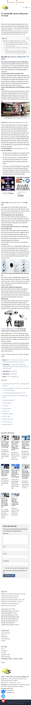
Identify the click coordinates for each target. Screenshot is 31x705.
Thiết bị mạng (4, 637)
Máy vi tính (3, 635)
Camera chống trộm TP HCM (9, 329)
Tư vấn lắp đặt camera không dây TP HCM (14, 393)
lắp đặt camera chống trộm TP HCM (17, 122)
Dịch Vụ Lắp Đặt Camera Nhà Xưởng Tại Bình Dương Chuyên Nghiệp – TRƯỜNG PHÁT (26, 445)
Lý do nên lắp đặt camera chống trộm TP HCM (16, 42)
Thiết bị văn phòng (5, 639)
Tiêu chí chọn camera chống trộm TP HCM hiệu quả (17, 48)
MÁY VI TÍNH (6, 416)
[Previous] (1, 187)
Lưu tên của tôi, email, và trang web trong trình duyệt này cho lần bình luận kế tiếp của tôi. (15, 570)
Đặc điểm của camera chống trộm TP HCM (14, 41)
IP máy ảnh (5, 406)
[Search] (23, 7)
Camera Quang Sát (5, 633)
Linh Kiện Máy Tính (8, 424)
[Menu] (29, 7)
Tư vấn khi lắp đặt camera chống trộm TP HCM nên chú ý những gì (17, 45)
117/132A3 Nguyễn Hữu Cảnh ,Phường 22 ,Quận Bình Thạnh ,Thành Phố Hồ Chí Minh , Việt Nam (15, 366)
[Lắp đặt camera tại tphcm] (23, 183)
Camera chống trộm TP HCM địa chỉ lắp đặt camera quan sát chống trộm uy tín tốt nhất (16, 51)
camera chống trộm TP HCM (19, 30)
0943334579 (13, 371)
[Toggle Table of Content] (26, 38)
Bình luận (6, 533)
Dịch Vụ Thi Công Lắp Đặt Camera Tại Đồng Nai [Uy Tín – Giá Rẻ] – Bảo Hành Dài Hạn (4, 503)
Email (5, 554)
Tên (4, 546)
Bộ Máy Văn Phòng (8, 419)
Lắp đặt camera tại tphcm (21, 192)
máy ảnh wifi (6, 411)
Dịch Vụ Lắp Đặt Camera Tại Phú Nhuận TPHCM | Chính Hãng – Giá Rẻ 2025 (5, 473)
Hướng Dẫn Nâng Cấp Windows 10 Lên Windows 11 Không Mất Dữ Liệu (14, 502)
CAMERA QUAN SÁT (9, 400)
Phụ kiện (3, 640)
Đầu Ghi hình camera (8, 414)
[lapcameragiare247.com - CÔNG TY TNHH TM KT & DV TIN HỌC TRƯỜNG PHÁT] (5, 7)
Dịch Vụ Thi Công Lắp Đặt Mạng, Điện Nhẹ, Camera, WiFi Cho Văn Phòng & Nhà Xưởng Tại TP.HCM (26, 474)
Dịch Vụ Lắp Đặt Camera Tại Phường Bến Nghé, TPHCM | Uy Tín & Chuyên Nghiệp (15, 474)
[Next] (30, 187)
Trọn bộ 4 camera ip (7, 192)
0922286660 (13, 374)
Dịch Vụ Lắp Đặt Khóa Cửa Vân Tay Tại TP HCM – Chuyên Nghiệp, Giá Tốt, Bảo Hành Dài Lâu (15, 446)
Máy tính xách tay (7, 422)
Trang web (6, 561)
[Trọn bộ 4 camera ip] (8, 183)
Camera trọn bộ (7, 403)
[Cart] (26, 7)
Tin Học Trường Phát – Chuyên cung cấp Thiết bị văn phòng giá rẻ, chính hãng (5, 444)
